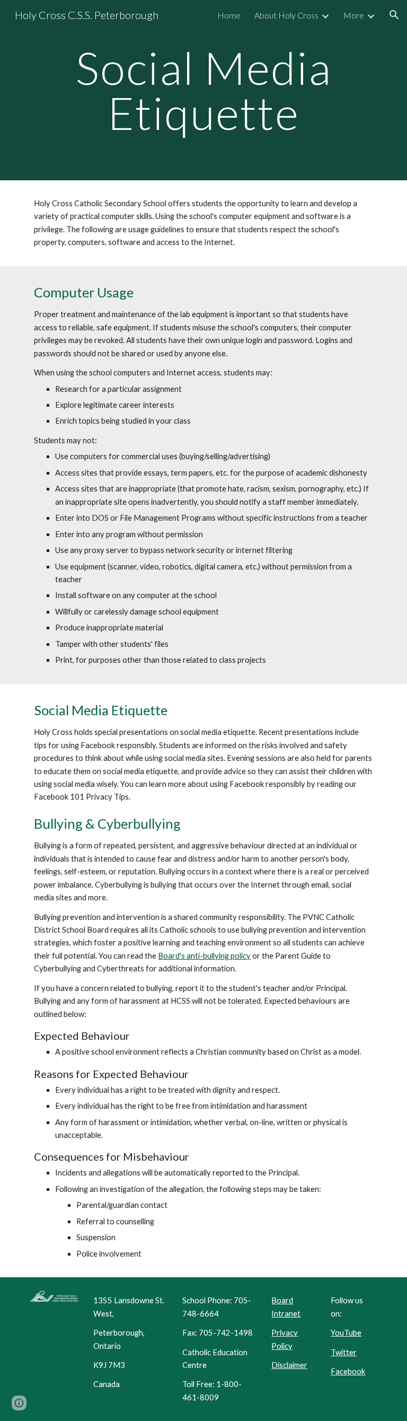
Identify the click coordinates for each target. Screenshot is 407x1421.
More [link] (353, 15)
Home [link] (229, 15)
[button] (394, 15)
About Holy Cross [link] (286, 15)
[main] (203, 90)
